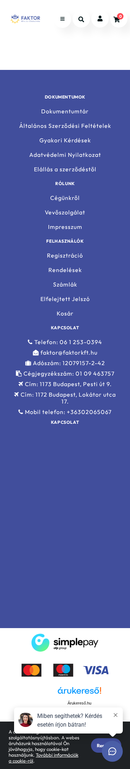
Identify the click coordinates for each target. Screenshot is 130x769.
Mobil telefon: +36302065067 (67, 412)
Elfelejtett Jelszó (65, 299)
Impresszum (65, 226)
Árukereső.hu (79, 703)
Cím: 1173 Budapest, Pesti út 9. (67, 384)
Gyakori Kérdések (65, 140)
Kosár (65, 313)
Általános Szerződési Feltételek (65, 125)
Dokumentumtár (65, 111)
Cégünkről (65, 197)
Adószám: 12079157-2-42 (68, 363)
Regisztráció (65, 255)
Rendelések (65, 270)
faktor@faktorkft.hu (68, 352)
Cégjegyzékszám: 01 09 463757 (68, 373)
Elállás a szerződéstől (65, 169)
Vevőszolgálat (65, 212)
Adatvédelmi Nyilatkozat (65, 154)
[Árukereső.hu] (43, 702)
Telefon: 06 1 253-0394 (67, 342)
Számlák (65, 284)
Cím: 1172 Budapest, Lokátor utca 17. (67, 398)
